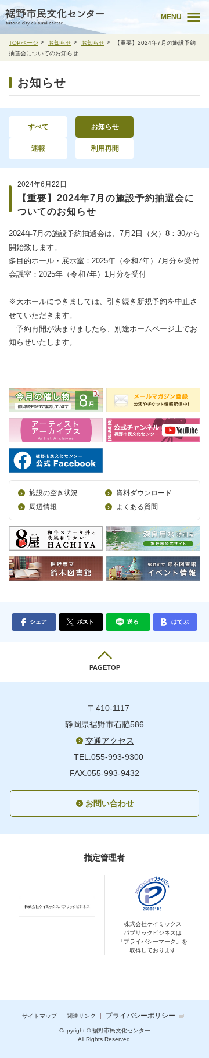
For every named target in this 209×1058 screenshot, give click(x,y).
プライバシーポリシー (140, 1015)
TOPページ (23, 43)
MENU (171, 17)
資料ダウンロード (144, 493)
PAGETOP (104, 667)
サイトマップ (39, 1016)
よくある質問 (137, 507)
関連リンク (81, 1016)
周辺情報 (43, 507)
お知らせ (59, 43)
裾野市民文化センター (75, 17)
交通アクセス (109, 740)
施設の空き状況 (53, 493)
